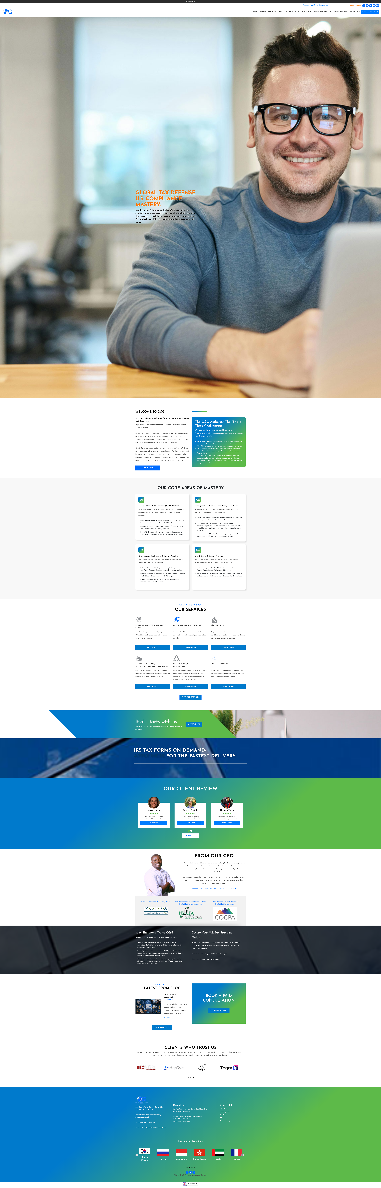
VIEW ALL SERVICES (190, 697)
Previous (136, 1155)
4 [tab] (194, 1168)
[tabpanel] (149, 1067)
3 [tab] (193, 1078)
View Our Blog (190, 1)
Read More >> (169, 1018)
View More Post (162, 1027)
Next (242, 1155)
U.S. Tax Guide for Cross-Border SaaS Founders (190, 1109)
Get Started (194, 724)
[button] (189, 831)
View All (190, 836)
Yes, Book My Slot (218, 1010)
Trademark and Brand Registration (315, 5)
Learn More (148, 468)
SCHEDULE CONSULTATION (370, 11)
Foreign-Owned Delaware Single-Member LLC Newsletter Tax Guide (189, 1118)
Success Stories (355, 5)
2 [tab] (190, 1078)
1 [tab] (188, 1078)
